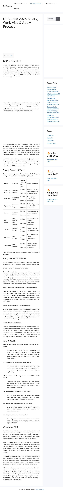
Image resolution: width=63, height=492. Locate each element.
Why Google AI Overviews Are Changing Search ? (53, 89)
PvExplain (7, 6)
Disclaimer (50, 140)
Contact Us (50, 135)
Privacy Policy (51, 143)
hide (11, 55)
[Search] (58, 19)
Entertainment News (19, 4)
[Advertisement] (21, 41)
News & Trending (50, 4)
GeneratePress (40, 489)
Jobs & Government (35, 4)
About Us (16, 8)
